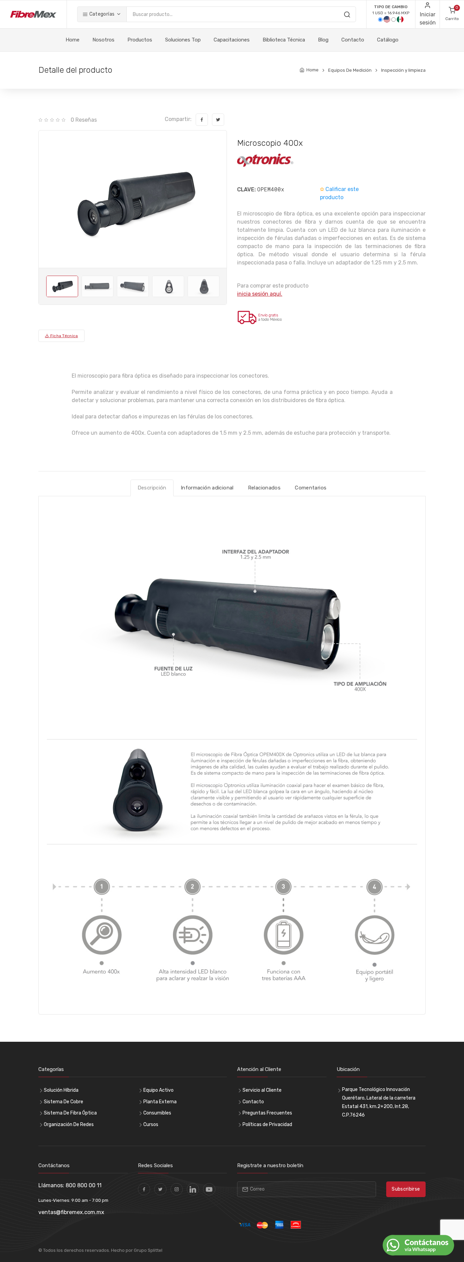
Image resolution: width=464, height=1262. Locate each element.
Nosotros (103, 40)
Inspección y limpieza (403, 70)
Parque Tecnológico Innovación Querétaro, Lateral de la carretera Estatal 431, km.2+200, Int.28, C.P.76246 (378, 1102)
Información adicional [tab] (207, 488)
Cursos (150, 1124)
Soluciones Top (183, 40)
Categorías (101, 14)
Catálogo (387, 40)
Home (72, 40)
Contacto (352, 40)
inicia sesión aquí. (259, 294)
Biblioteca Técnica (284, 40)
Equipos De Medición (350, 70)
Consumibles (157, 1113)
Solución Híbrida (61, 1090)
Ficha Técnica (63, 335)
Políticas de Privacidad (267, 1124)
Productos (139, 40)
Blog (323, 40)
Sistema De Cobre (63, 1102)
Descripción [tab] (152, 488)
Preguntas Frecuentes (267, 1113)
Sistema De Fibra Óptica (70, 1113)
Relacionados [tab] (264, 488)
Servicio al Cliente (262, 1090)
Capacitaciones (232, 40)
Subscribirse (406, 1189)
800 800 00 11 (84, 1185)
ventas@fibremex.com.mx (71, 1212)
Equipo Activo (158, 1090)
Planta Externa (160, 1102)
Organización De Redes (69, 1124)
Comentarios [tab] (310, 488)
